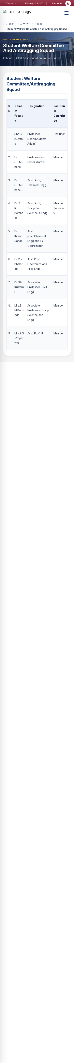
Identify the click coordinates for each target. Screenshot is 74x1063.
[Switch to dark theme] (68, 3)
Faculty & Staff (34, 3)
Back (11, 23)
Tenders (11, 3)
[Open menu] (66, 13)
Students (57, 3)
